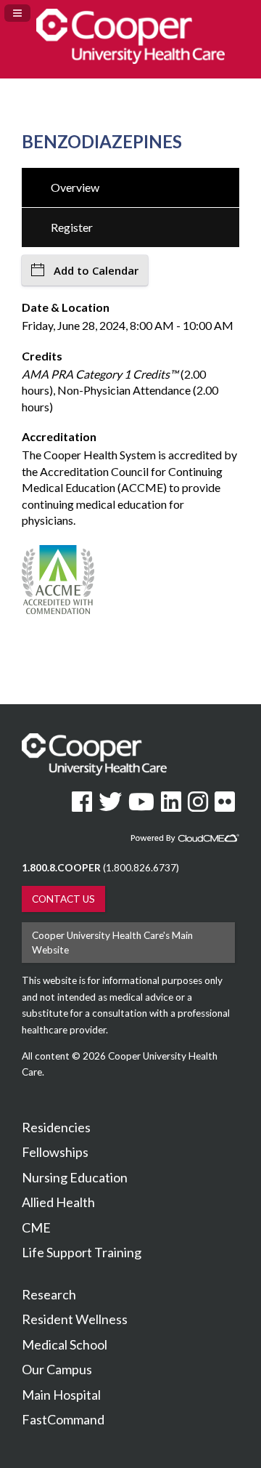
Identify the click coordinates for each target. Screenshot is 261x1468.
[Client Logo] (130, 59)
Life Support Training (81, 1252)
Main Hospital (61, 1395)
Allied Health (58, 1202)
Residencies (56, 1127)
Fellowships (55, 1152)
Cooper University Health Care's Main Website (112, 942)
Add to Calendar (96, 270)
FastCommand (63, 1419)
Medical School (64, 1344)
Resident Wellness (75, 1319)
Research (49, 1294)
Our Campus (57, 1369)
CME (36, 1227)
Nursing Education (75, 1177)
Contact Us (63, 899)
